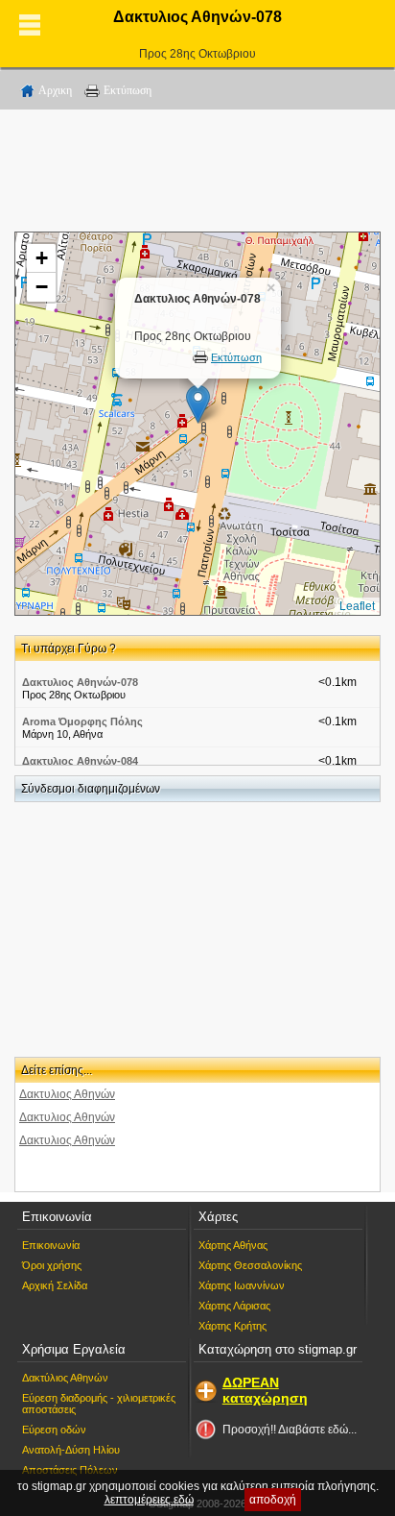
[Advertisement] (197, 174)
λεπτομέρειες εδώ (149, 1499)
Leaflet (357, 606)
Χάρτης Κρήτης (232, 1326)
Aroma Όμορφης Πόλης (82, 721)
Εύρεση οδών (54, 1429)
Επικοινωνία (51, 1245)
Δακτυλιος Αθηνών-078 (80, 682)
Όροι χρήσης (51, 1265)
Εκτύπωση (127, 90)
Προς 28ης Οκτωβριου (197, 54)
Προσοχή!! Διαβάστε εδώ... (289, 1429)
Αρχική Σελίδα (54, 1285)
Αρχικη (55, 90)
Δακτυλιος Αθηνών (67, 1094)
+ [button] (41, 258)
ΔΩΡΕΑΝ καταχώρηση (265, 1390)
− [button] (41, 287)
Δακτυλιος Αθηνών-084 (80, 761)
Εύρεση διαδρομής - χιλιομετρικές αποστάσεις (98, 1403)
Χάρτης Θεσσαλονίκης (250, 1265)
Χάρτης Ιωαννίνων (241, 1285)
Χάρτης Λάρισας (234, 1305)
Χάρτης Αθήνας (232, 1245)
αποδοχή (272, 1499)
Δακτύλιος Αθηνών (65, 1377)
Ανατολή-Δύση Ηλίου (71, 1449)
